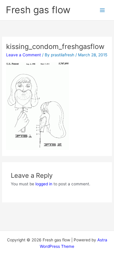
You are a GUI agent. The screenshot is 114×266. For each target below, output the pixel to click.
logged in (43, 184)
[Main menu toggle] (102, 10)
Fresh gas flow (38, 10)
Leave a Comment (23, 54)
